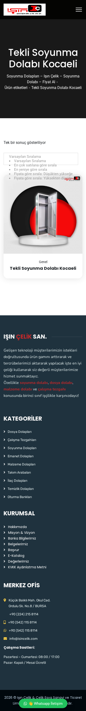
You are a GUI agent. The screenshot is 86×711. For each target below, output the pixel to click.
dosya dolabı (61, 382)
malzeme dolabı (18, 389)
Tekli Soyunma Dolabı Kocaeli (43, 268)
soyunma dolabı (34, 382)
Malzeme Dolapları (21, 464)
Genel (43, 262)
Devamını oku (73, 174)
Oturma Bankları (20, 497)
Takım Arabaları (19, 472)
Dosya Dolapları (20, 432)
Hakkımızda (17, 526)
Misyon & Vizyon (21, 532)
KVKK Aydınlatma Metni (27, 567)
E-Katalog (16, 555)
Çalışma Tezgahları (22, 440)
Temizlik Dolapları (21, 489)
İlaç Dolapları (17, 481)
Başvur (13, 549)
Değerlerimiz (18, 561)
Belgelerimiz (18, 544)
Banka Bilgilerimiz (22, 538)
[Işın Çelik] (25, 9)
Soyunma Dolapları (22, 448)
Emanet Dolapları (20, 456)
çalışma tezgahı (52, 389)
